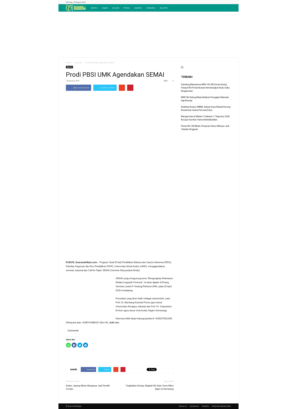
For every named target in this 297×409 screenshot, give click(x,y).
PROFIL (126, 7)
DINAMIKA (150, 7)
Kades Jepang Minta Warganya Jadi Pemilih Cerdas (88, 387)
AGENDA (138, 7)
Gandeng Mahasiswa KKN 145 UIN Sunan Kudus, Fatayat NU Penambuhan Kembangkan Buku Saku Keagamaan (205, 87)
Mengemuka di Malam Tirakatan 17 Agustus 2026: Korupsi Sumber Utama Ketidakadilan (205, 118)
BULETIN (163, 7)
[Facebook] (228, 2)
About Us (183, 406)
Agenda (78, 62)
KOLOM (115, 7)
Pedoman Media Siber (221, 406)
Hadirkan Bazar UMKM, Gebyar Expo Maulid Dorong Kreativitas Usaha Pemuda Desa (205, 108)
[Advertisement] (148, 34)
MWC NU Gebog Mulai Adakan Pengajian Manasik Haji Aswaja (205, 99)
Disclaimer (194, 406)
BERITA (94, 7)
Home (68, 62)
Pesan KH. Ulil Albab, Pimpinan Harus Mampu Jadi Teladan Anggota (205, 127)
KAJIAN (105, 7)
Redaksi (205, 406)
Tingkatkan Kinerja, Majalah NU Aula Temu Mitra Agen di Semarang (150, 387)
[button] (227, 8)
